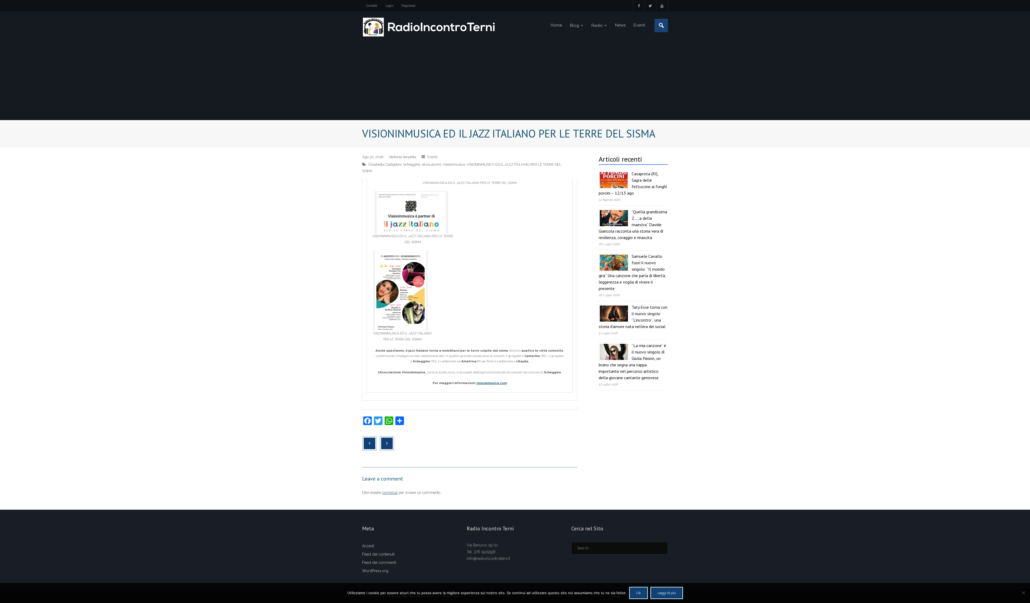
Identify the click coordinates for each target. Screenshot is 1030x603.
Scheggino (411, 164)
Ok (638, 593)
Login (389, 6)
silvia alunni (431, 164)
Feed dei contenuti (378, 554)
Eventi (432, 157)
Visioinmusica (454, 164)
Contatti (371, 6)
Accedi (368, 546)
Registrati (408, 6)
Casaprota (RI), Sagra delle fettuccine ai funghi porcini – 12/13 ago (633, 183)
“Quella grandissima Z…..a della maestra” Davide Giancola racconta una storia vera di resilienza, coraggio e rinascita (633, 224)
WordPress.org (375, 571)
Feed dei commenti (379, 562)
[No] (1023, 592)
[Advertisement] (515, 79)
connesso (390, 492)
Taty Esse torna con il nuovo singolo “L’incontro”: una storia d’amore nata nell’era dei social (633, 316)
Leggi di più (666, 593)
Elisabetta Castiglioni (385, 164)
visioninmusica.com (491, 383)
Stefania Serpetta (402, 157)
